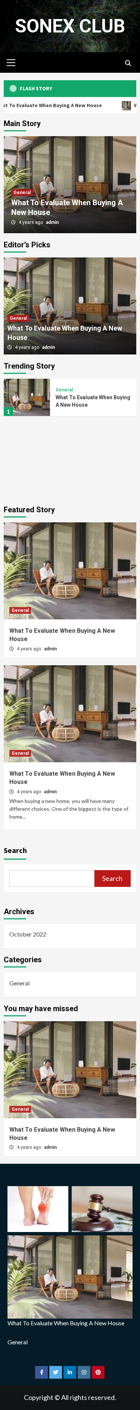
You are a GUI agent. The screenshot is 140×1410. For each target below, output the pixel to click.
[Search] (128, 63)
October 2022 (27, 934)
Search (15, 850)
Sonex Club (70, 26)
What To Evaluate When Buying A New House (66, 1322)
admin (52, 222)
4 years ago (31, 222)
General (22, 192)
